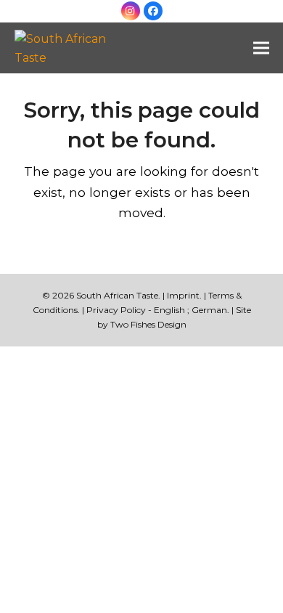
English (169, 309)
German (209, 309)
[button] (261, 48)
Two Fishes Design (148, 324)
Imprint (183, 295)
